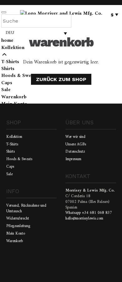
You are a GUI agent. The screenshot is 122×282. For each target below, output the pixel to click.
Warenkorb (14, 241)
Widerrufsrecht (17, 218)
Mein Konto (15, 233)
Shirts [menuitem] (7, 68)
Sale (9, 174)
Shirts (10, 151)
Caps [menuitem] (6, 83)
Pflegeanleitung (18, 226)
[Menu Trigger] (3, 12)
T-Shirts (12, 144)
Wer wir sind (75, 136)
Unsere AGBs (75, 144)
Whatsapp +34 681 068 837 (88, 212)
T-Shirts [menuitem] (10, 61)
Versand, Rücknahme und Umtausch (26, 208)
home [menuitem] (7, 40)
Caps (10, 166)
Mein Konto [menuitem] (14, 104)
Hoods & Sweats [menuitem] (19, 75)
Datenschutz (75, 151)
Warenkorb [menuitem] (14, 97)
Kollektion (14, 136)
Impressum (73, 159)
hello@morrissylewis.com (84, 218)
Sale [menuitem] (6, 89)
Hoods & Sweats (19, 159)
